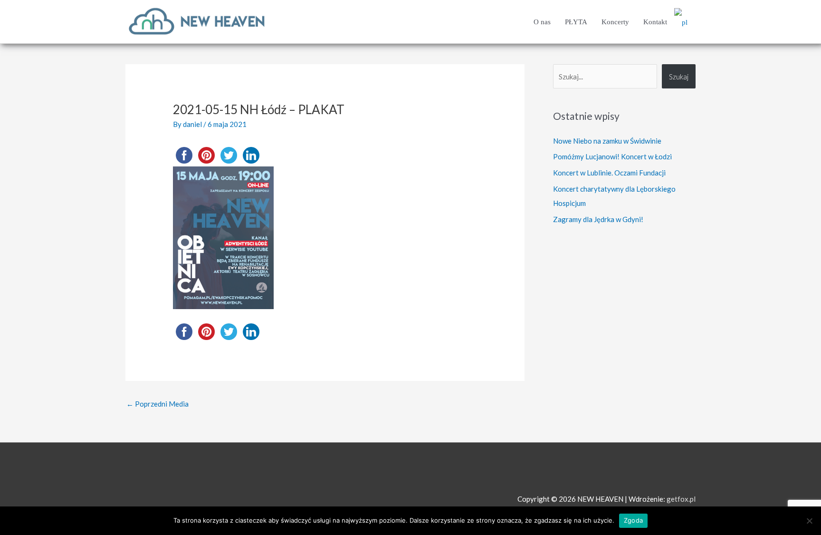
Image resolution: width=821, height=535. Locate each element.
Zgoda (633, 520)
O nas (542, 22)
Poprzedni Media (157, 403)
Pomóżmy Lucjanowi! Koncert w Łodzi (612, 156)
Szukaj (678, 76)
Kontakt (655, 22)
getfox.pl (681, 499)
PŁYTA (576, 22)
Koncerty (615, 22)
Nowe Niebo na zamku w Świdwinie (607, 140)
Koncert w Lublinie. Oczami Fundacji (609, 172)
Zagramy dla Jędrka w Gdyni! (598, 219)
